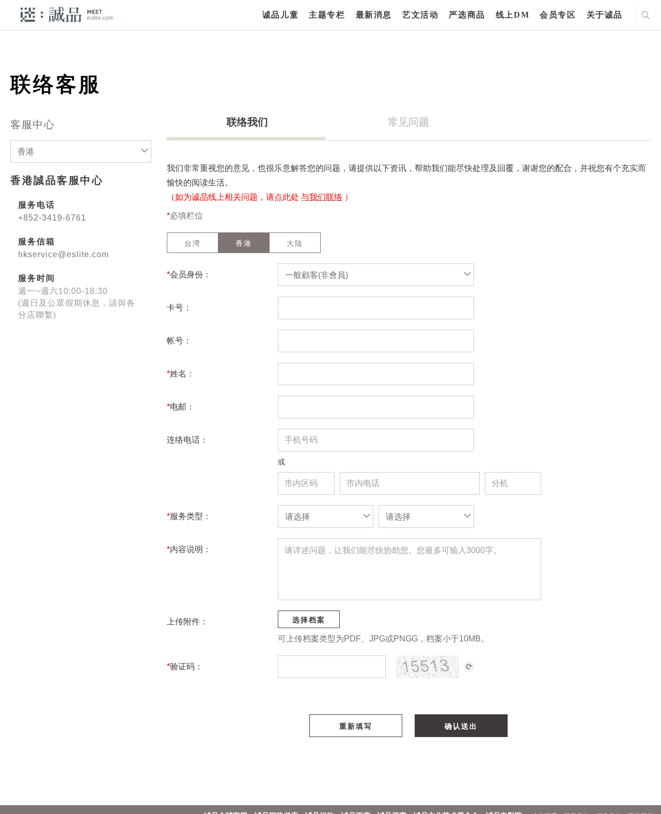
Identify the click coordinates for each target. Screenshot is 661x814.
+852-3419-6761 (52, 217)
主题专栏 (327, 14)
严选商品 (467, 14)
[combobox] (80, 151)
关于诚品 (605, 14)
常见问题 (408, 122)
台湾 (192, 243)
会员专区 (558, 14)
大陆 (295, 243)
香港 (243, 243)
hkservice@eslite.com (63, 254)
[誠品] (67, 14)
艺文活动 (420, 14)
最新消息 (374, 14)
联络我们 (247, 122)
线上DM (512, 14)
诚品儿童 (280, 14)
